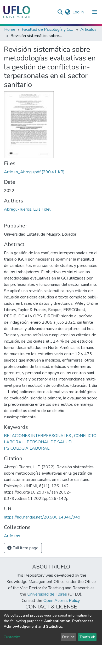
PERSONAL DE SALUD (50, 442)
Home (9, 29)
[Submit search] (60, 12)
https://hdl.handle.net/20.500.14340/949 (42, 517)
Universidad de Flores (47, 594)
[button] (67, 12)
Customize (12, 636)
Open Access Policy (61, 600)
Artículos (88, 29)
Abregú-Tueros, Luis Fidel (27, 209)
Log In (78, 12)
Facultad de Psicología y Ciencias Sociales (48, 29)
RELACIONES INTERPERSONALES (38, 436)
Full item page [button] (25, 548)
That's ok (87, 636)
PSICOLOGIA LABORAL (26, 448)
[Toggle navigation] (94, 12)
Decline (68, 636)
